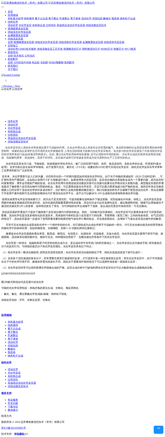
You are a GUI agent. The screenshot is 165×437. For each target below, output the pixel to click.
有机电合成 (14, 131)
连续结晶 (13, 345)
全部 (10, 42)
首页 (10, 11)
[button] (7, 86)
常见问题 (13, 403)
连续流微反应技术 (18, 141)
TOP (158, 428)
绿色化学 (13, 121)
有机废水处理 (15, 321)
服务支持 (6, 393)
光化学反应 (14, 128)
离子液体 (13, 338)
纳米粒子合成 (15, 355)
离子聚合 (13, 332)
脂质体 (11, 352)
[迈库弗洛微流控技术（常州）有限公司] (82, 3)
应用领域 (6, 315)
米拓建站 (19, 433)
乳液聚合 (13, 335)
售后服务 (13, 399)
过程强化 (13, 134)
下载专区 (13, 406)
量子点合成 (14, 328)
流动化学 (13, 124)
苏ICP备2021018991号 (13, 428)
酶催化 (11, 349)
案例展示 (13, 410)
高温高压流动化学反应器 (22, 138)
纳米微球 (13, 325)
